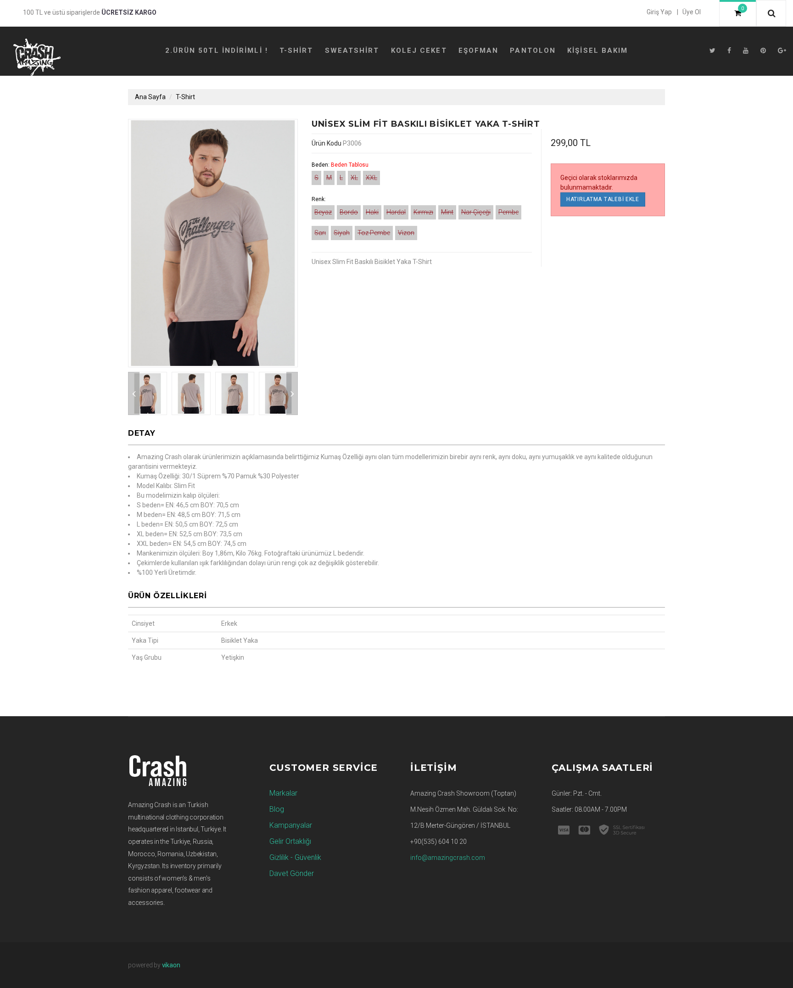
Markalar (283, 793)
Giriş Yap (659, 12)
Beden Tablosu (350, 165)
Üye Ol (691, 12)
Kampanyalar (290, 825)
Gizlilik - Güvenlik (295, 857)
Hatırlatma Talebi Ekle (602, 199)
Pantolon (533, 50)
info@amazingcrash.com (447, 857)
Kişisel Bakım (597, 50)
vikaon (171, 965)
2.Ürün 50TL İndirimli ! (216, 50)
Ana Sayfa (150, 97)
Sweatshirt (352, 50)
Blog (276, 809)
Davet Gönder (291, 873)
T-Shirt (296, 50)
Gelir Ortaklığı (290, 841)
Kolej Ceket (419, 50)
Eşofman (478, 50)
